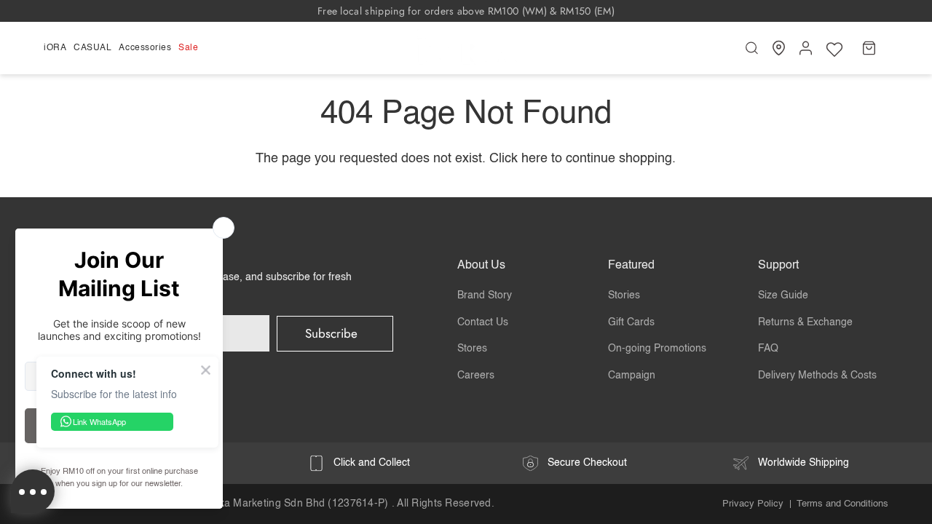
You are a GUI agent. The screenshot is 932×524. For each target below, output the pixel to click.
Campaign (631, 375)
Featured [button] (631, 265)
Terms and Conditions (842, 504)
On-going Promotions (657, 349)
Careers (475, 375)
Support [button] (778, 265)
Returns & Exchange (805, 322)
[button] (57, 48)
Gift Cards (631, 322)
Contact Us (482, 322)
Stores (472, 349)
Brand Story (484, 295)
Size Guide (783, 295)
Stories (624, 295)
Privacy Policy (752, 504)
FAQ (768, 349)
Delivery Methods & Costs (817, 375)
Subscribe (331, 333)
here (534, 158)
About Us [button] (481, 265)
